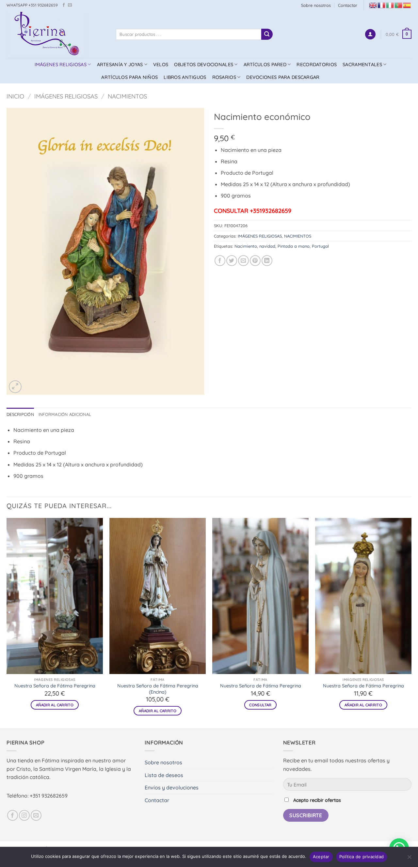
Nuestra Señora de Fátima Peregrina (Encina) (157, 689)
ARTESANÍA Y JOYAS (120, 64)
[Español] (407, 4)
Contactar (347, 5)
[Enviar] (266, 34)
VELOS (160, 64)
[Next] (411, 622)
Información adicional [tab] (65, 414)
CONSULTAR (260, 704)
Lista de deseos (164, 775)
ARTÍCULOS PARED (265, 64)
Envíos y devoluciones (172, 787)
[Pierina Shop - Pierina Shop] (56, 34)
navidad (267, 246)
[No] (409, 859)
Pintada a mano (294, 246)
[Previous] (7, 622)
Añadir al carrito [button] (54, 704)
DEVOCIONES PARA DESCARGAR (282, 77)
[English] (373, 4)
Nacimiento (245, 246)
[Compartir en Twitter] (231, 260)
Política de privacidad (361, 856)
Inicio (15, 96)
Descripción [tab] (20, 414)
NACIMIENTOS (127, 96)
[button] (370, 34)
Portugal (320, 246)
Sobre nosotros (316, 5)
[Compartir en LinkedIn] (267, 260)
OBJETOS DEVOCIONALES (203, 64)
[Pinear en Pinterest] (255, 260)
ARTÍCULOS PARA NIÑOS (129, 77)
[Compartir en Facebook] (220, 260)
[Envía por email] (243, 260)
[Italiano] (390, 4)
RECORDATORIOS (317, 64)
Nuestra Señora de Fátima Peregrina (54, 686)
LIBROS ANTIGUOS (185, 77)
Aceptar (321, 856)
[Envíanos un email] (70, 5)
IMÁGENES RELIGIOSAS (61, 64)
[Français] (382, 4)
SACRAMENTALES (362, 64)
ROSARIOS (224, 77)
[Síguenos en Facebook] (64, 5)
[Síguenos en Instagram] (24, 815)
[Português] (398, 4)
